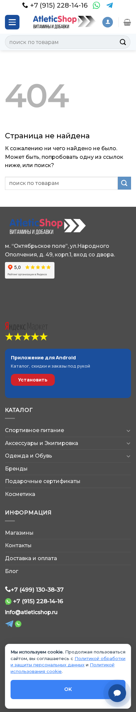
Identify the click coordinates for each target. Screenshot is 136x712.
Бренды (16, 469)
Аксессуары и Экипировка (41, 443)
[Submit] (123, 41)
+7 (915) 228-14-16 (38, 601)
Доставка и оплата (31, 558)
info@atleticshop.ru (31, 612)
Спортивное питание (34, 430)
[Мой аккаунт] (107, 22)
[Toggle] (128, 430)
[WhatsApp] (96, 5)
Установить (33, 380)
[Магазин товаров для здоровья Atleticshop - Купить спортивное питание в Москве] (63, 22)
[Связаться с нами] (117, 693)
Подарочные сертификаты (43, 481)
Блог (11, 571)
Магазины (19, 533)
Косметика (20, 494)
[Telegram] (109, 5)
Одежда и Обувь (28, 456)
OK (68, 689)
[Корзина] (127, 22)
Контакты (18, 545)
